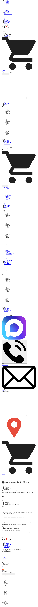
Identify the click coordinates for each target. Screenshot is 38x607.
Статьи (7, 5)
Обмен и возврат (8, 16)
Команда (7, 2)
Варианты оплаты (8, 8)
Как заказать (8, 7)
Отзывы (5, 13)
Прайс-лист (6, 556)
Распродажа (8, 9)
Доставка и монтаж (7, 15)
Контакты (7, 1)
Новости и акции (8, 195)
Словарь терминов (9, 260)
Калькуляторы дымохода (8, 14)
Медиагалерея (8, 198)
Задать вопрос (12, 573)
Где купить (5, 6)
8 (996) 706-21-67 (5, 365)
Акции (7, 10)
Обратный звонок (5, 73)
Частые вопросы (6, 12)
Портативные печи (7, 21)
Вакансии (7, 3)
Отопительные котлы (7, 19)
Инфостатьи (6, 557)
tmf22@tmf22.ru (8, 35)
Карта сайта (6, 558)
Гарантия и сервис (9, 193)
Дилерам (7, 4)
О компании (6, 0)
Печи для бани (6, 17)
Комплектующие (6, 22)
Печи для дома (6, 18)
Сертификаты (8, 11)
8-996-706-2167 (4, 24)
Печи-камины (6, 20)
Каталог (4, 139)
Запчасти (5, 23)
